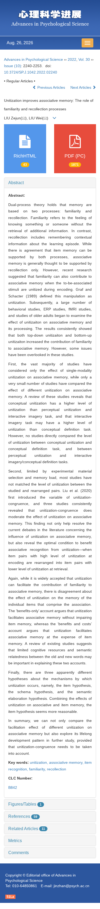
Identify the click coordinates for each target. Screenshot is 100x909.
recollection (56, 769)
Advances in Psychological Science (34, 59)
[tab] (50, 183)
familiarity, (38, 769)
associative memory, (67, 762)
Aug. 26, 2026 (20, 43)
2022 (72, 59)
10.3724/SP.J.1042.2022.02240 (30, 72)
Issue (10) (12, 66)
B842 (12, 787)
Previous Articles (51, 87)
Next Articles (81, 87)
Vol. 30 (84, 59)
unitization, (39, 762)
